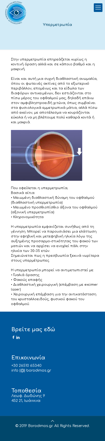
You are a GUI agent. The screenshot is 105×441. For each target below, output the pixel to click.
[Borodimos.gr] (16, 12)
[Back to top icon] (52, 421)
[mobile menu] (98, 7)
